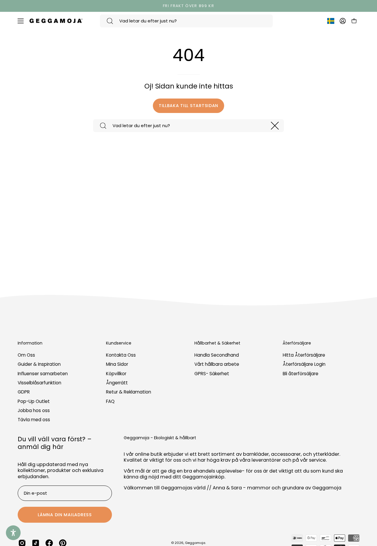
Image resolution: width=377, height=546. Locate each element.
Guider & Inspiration (39, 364)
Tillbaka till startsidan (188, 106)
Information (30, 343)
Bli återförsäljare (300, 373)
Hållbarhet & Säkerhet (217, 343)
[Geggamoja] (55, 21)
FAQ (110, 401)
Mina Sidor (117, 364)
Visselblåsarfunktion (39, 383)
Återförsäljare (297, 343)
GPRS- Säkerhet (211, 373)
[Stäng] (274, 125)
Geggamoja (195, 542)
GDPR (24, 392)
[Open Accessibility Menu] (13, 532)
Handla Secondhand (216, 355)
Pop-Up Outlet (34, 401)
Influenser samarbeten (43, 373)
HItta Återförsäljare (304, 355)
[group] (188, 6)
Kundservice (118, 343)
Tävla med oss (34, 420)
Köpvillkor (116, 373)
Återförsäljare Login (304, 364)
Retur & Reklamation (128, 392)
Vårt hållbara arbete (216, 364)
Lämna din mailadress (65, 515)
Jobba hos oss (34, 410)
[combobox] (186, 20)
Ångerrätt (117, 383)
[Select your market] (330, 22)
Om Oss (26, 355)
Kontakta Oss (121, 355)
